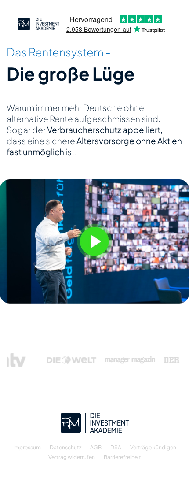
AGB (96, 448)
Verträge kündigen (153, 448)
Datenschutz (65, 448)
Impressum (27, 448)
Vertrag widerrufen (71, 457)
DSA (115, 448)
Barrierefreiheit (122, 457)
